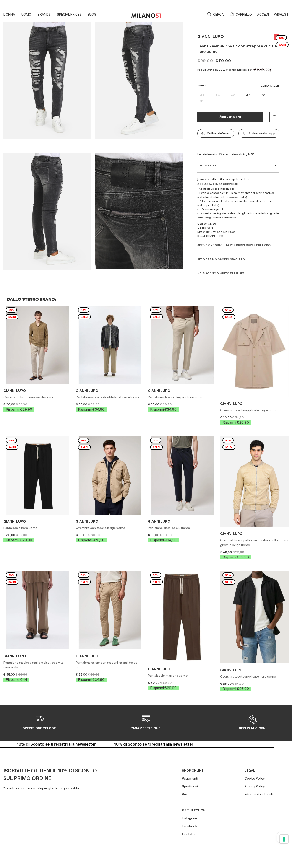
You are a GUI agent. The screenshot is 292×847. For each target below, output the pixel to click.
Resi (185, 794)
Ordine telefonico (219, 133)
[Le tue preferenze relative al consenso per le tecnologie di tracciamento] (284, 839)
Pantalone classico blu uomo (169, 528)
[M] (37, 475)
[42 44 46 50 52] (110, 609)
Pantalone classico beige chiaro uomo (176, 397)
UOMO (26, 14)
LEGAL (250, 770)
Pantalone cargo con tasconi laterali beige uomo (106, 665)
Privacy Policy (255, 786)
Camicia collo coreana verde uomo (28, 397)
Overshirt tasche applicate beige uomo (249, 410)
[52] (182, 344)
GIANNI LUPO (210, 36)
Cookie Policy (255, 778)
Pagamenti (190, 778)
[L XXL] (110, 475)
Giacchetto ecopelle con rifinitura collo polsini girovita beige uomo (254, 542)
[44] (110, 344)
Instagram (189, 818)
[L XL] (37, 609)
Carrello (244, 14)
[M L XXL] (254, 616)
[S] (37, 344)
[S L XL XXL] (254, 481)
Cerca (218, 14)
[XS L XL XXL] (254, 351)
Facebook (189, 826)
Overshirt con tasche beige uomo (100, 528)
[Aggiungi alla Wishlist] (274, 116)
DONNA (9, 14)
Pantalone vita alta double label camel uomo (108, 397)
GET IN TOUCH (193, 810)
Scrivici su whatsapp (262, 133)
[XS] (182, 616)
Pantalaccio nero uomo (20, 528)
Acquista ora (230, 117)
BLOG (92, 14)
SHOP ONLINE (192, 770)
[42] (182, 475)
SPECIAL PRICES (69, 14)
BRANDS (44, 14)
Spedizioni (190, 786)
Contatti (188, 834)
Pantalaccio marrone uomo (168, 675)
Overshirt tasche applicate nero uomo (248, 676)
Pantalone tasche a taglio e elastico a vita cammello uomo (33, 665)
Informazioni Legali (259, 794)
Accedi (263, 14)
